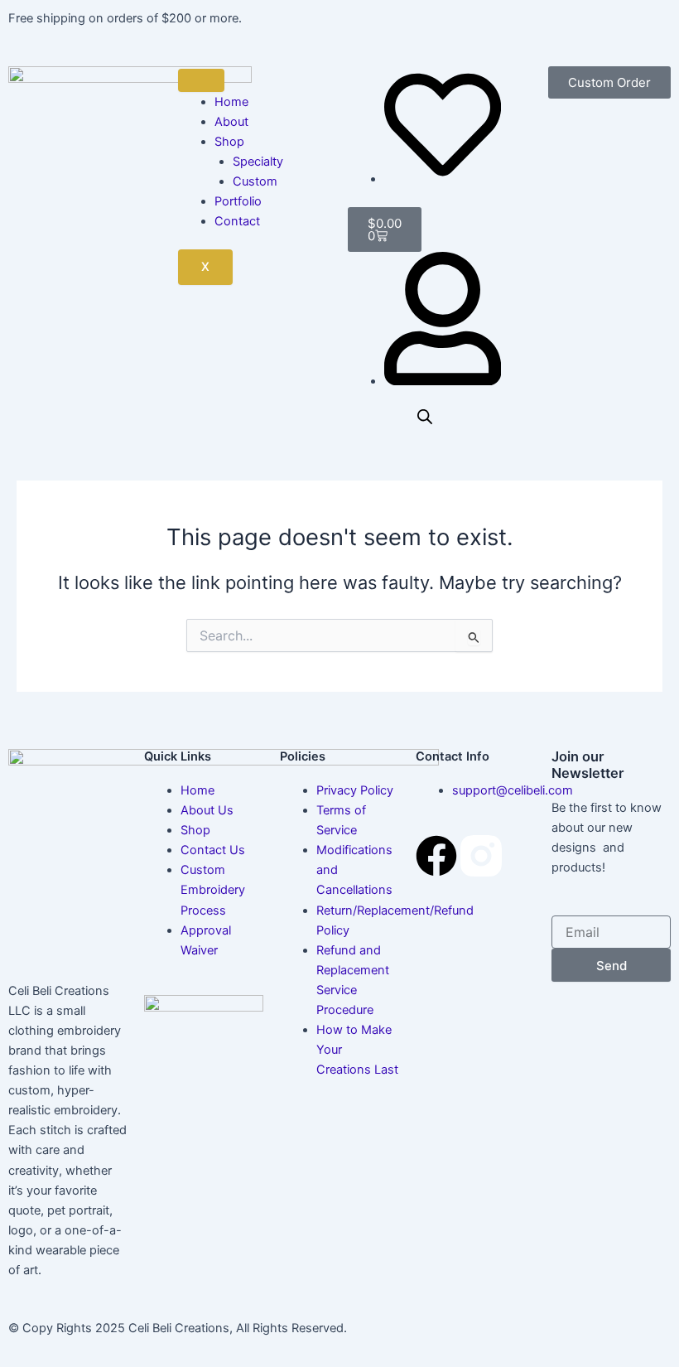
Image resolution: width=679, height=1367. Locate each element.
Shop (229, 141)
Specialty (258, 161)
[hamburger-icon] (201, 80)
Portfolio (238, 201)
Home (231, 101)
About (231, 121)
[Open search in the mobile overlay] (425, 416)
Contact (237, 221)
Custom (255, 181)
